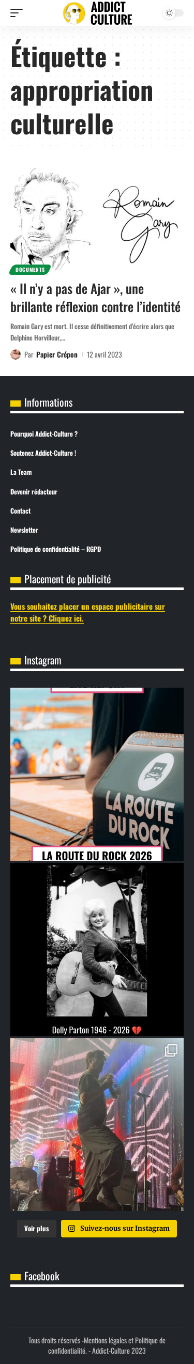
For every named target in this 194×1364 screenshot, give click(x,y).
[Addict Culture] (97, 13)
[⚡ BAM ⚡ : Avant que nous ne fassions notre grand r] (97, 774)
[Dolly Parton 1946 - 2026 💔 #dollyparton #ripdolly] (97, 949)
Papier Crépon (57, 354)
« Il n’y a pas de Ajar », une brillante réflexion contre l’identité (95, 297)
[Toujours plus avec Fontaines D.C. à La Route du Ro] (97, 1124)
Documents (30, 269)
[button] (19, 13)
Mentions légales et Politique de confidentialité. (107, 1345)
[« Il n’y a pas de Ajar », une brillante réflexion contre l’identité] (97, 220)
